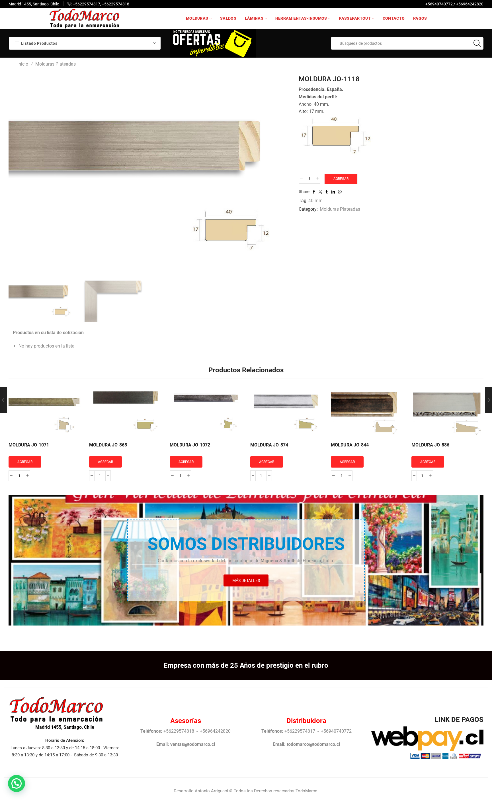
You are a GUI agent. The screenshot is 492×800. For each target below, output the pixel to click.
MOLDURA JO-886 (430, 445)
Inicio (22, 64)
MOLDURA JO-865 (108, 445)
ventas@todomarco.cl (192, 744)
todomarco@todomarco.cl (313, 744)
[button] (16, 783)
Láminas (254, 18)
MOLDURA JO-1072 (190, 445)
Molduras (197, 18)
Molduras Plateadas (55, 64)
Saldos (228, 18)
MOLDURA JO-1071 (29, 445)
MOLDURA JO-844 (350, 445)
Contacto (394, 18)
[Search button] (477, 43)
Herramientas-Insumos (301, 18)
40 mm (315, 200)
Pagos (420, 18)
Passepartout (354, 18)
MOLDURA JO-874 (269, 445)
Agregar (340, 179)
